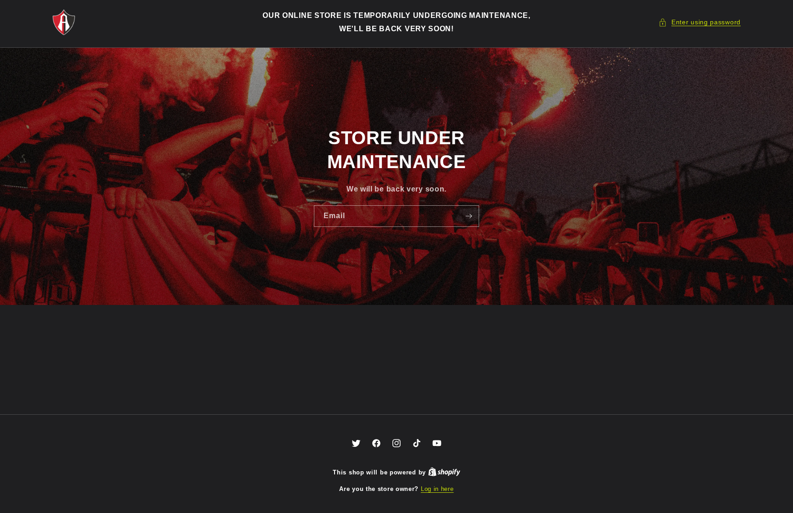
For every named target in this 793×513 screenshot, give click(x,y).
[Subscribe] (468, 215)
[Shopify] (444, 472)
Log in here (437, 488)
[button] (700, 22)
